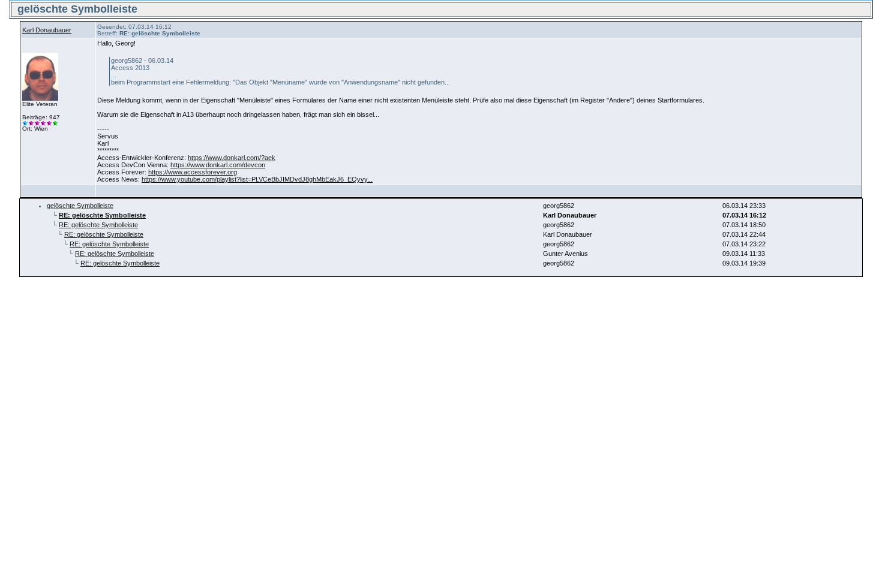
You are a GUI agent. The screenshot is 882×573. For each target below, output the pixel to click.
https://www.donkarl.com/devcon (217, 164)
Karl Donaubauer (46, 30)
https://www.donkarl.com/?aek (231, 157)
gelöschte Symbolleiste (80, 205)
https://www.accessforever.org (192, 172)
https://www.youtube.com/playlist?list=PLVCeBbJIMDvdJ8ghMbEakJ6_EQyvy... (257, 179)
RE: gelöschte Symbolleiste (98, 224)
